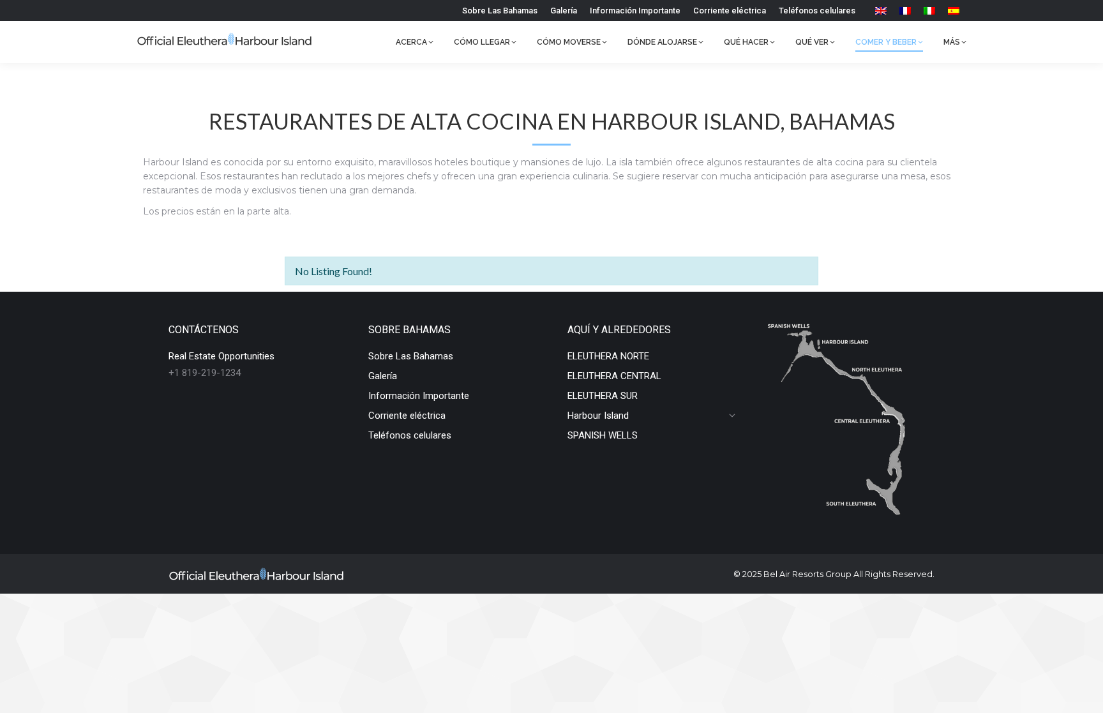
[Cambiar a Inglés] (881, 11)
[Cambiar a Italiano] (929, 11)
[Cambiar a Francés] (905, 11)
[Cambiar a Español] (954, 11)
